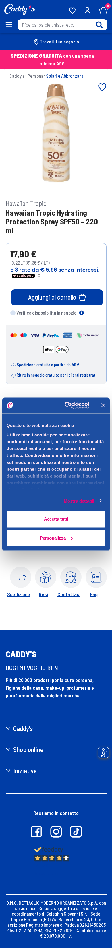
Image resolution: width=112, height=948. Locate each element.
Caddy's (17, 76)
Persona (35, 76)
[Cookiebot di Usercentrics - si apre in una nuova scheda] (66, 405)
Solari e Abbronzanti (65, 76)
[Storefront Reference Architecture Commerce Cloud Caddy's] (19, 8)
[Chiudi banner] (103, 405)
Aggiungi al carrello (52, 297)
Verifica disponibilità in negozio (46, 312)
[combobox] (62, 24)
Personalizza (53, 537)
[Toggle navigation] (8, 24)
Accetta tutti (56, 519)
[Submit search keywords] (99, 24)
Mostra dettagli (79, 500)
